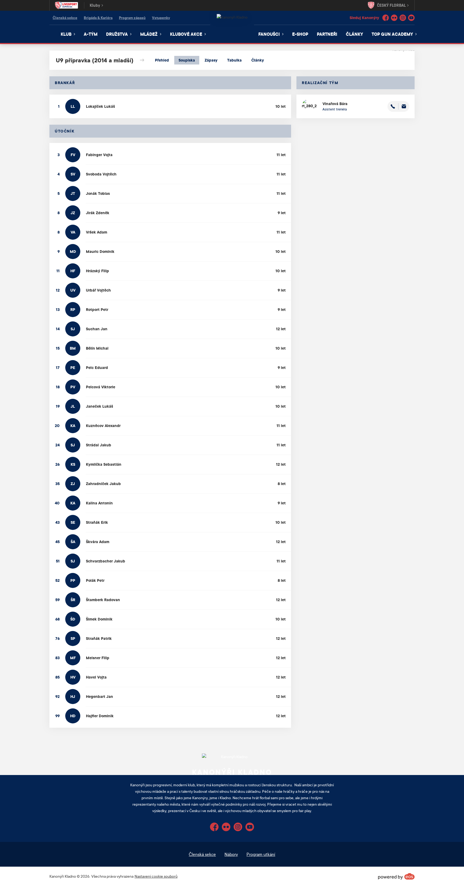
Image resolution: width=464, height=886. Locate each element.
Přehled (162, 60)
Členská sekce (65, 17)
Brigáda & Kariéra (98, 17)
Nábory (231, 854)
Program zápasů (132, 17)
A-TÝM (90, 34)
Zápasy (211, 60)
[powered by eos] (396, 876)
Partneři (327, 34)
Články (354, 34)
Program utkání (261, 854)
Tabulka (234, 60)
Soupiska (187, 60)
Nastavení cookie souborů (156, 876)
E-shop (300, 34)
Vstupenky (161, 17)
